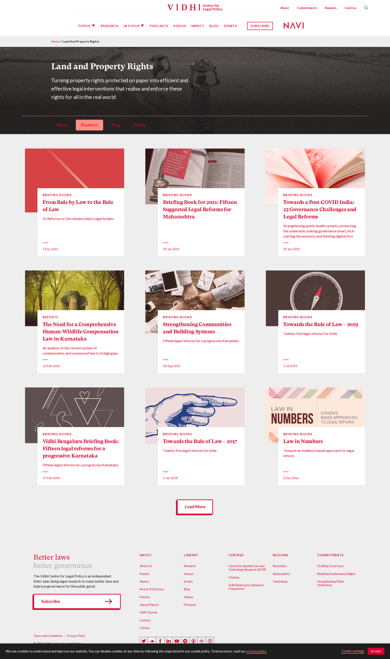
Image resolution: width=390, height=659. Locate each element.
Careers (145, 628)
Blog (214, 26)
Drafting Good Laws (330, 566)
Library (191, 555)
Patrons (145, 597)
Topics (84, 26)
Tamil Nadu (280, 581)
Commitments (307, 8)
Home (55, 41)
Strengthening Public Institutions (330, 583)
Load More (195, 506)
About (284, 8)
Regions (331, 8)
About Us (146, 566)
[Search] (364, 8)
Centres (350, 8)
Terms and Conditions (48, 636)
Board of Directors (152, 589)
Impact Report (149, 604)
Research (109, 26)
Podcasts (159, 26)
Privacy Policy (76, 636)
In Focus (131, 26)
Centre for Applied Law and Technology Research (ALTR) (247, 567)
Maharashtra (281, 574)
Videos (179, 26)
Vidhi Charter (148, 612)
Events (230, 26)
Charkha (233, 577)
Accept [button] (376, 651)
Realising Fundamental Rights (336, 574)
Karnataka (279, 566)
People (144, 574)
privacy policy (256, 651)
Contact (145, 620)
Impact (197, 26)
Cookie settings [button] (352, 651)
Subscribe (260, 26)
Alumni (144, 581)
